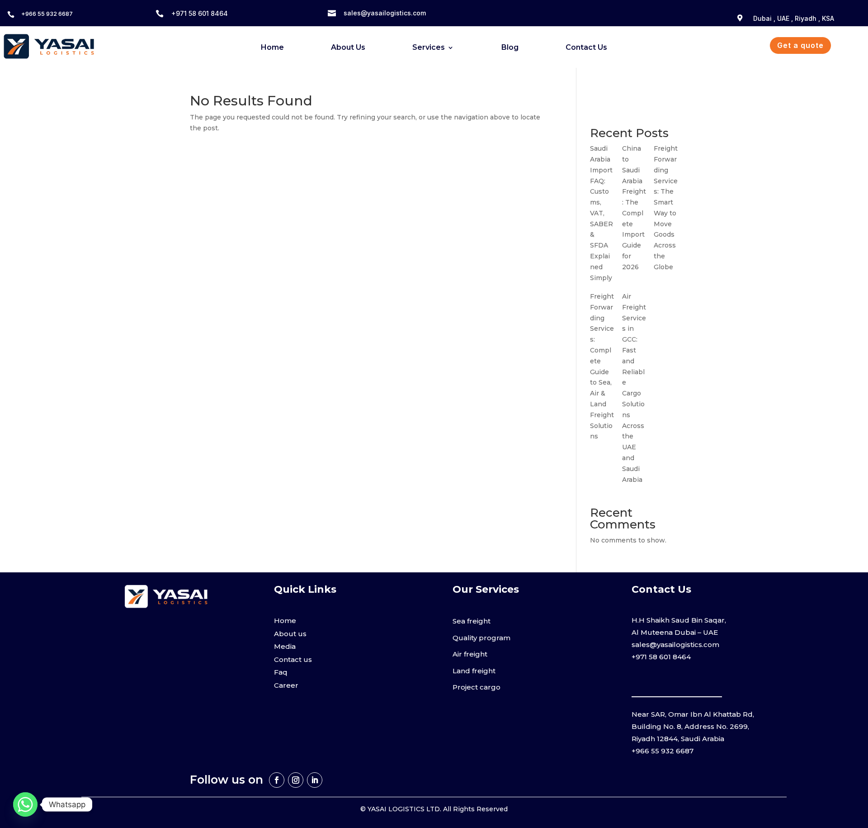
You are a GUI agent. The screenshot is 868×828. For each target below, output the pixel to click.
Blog (510, 48)
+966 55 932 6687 (47, 13)
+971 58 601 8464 (199, 13)
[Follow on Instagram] (295, 780)
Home (272, 48)
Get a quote (800, 45)
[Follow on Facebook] (276, 780)
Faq (281, 672)
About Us (348, 48)
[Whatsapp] (25, 804)
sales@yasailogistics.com (385, 13)
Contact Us (586, 48)
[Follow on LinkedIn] (314, 780)
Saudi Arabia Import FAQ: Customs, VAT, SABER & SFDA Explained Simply (601, 213)
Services (428, 48)
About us (290, 633)
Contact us (293, 659)
